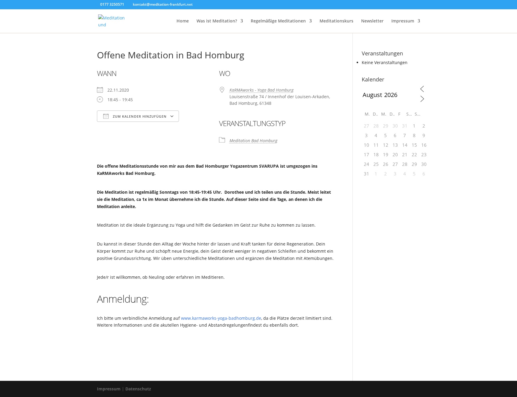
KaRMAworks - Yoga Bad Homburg (261, 90)
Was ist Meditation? (217, 21)
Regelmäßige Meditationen (278, 21)
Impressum (402, 21)
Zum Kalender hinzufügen (139, 116)
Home (183, 21)
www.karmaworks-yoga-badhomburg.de (221, 318)
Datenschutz (138, 389)
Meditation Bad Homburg (253, 140)
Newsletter (372, 21)
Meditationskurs (336, 21)
